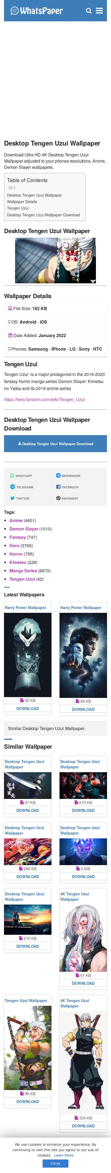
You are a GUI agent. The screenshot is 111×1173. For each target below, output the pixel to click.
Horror (16, 554)
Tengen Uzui (18, 208)
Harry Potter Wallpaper (25, 607)
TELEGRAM (24, 487)
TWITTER (22, 498)
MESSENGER (70, 476)
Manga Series (23, 570)
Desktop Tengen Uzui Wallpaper (34, 195)
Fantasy (18, 537)
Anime (16, 520)
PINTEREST (69, 498)
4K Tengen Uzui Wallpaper (74, 896)
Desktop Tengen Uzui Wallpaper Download (43, 214)
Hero (14, 545)
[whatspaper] (36, 10)
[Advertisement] (55, 77)
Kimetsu (18, 562)
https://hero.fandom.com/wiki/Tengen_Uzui (44, 399)
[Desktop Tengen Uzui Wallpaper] (55, 260)
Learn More (64, 1155)
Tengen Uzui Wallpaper (26, 1000)
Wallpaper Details (22, 201)
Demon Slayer (24, 529)
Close (55, 1163)
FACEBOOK (70, 487)
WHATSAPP (23, 476)
